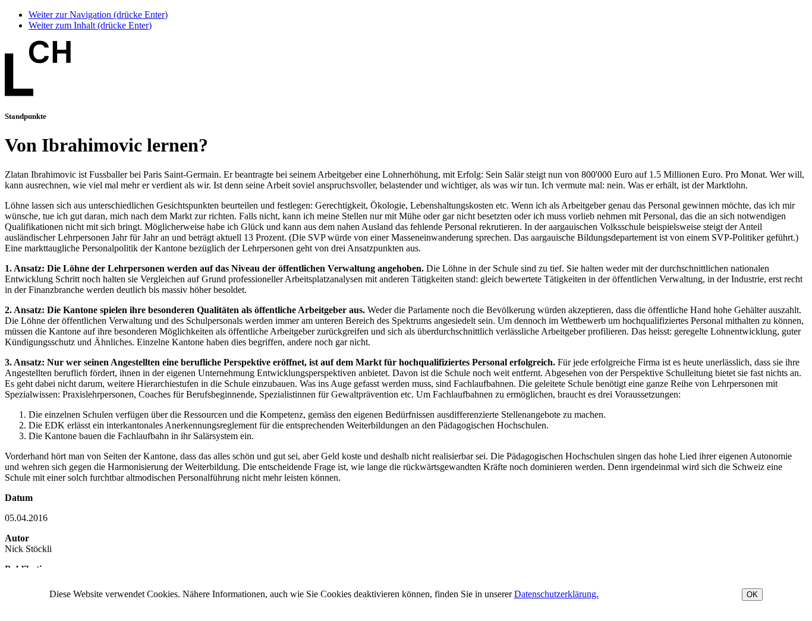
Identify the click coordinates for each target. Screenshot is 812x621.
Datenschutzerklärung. (556, 594)
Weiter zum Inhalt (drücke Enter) (90, 25)
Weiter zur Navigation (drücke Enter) (98, 15)
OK (752, 594)
